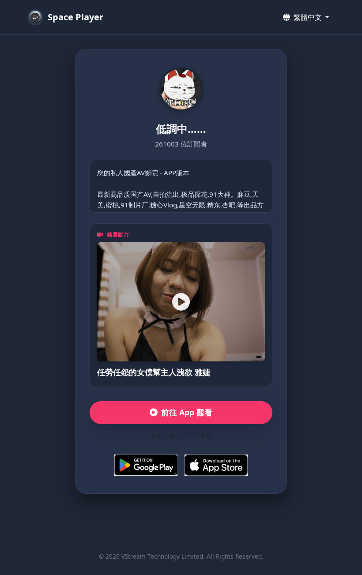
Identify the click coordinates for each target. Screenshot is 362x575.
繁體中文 (308, 17)
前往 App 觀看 (186, 412)
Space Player (75, 17)
